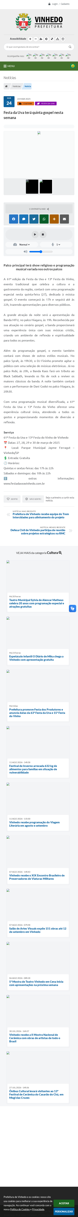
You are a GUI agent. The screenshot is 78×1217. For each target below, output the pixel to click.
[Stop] (43, 234)
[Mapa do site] (57, 39)
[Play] (35, 234)
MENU (11, 66)
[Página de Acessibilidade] (63, 39)
